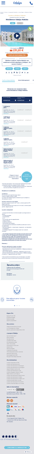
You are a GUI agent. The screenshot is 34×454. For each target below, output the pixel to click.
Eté (13, 23)
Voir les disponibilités (17, 55)
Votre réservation (27, 175)
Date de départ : (21, 98)
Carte (25, 68)
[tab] (8, 80)
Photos (9, 68)
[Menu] (3, 3)
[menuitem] (17, 316)
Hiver (20, 23)
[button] (17, 75)
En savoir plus (11, 415)
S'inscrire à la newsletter (17, 447)
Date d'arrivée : (7, 97)
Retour (29, 452)
